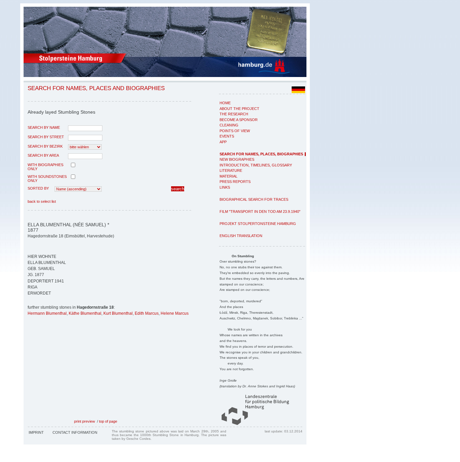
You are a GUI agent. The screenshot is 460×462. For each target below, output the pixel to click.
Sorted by (38, 188)
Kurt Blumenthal (118, 313)
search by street (46, 137)
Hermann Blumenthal (47, 313)
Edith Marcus (147, 313)
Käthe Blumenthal (85, 313)
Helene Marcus (175, 313)
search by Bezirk (45, 146)
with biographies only (45, 167)
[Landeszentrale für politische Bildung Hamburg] (252, 424)
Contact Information (75, 432)
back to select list (42, 201)
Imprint (36, 432)
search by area (43, 155)
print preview (84, 421)
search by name (44, 127)
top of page (108, 421)
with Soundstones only (47, 179)
